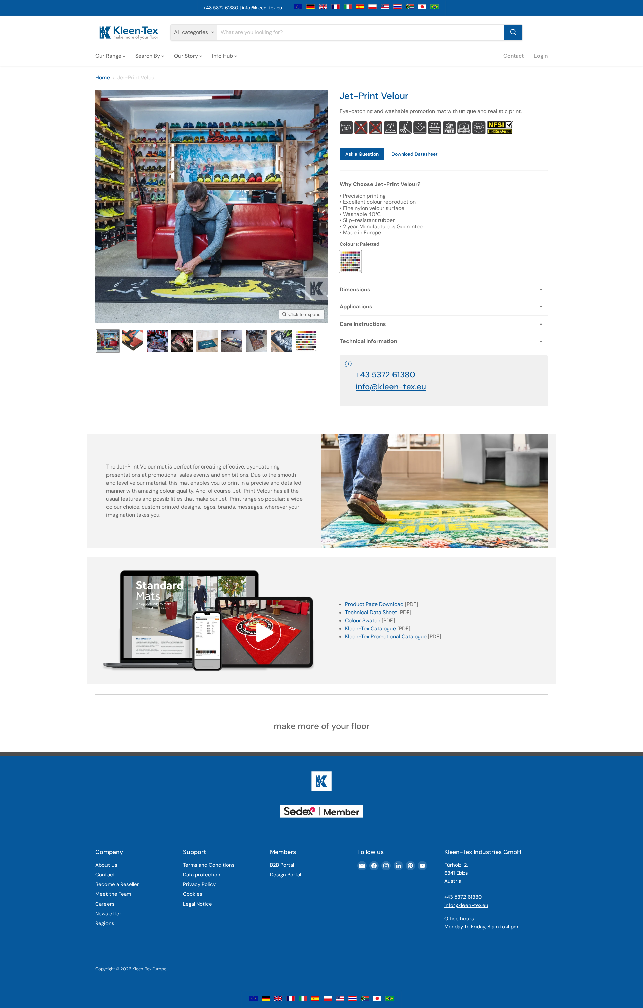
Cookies (192, 894)
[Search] (513, 32)
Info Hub (223, 55)
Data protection (201, 874)
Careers (105, 904)
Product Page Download (374, 604)
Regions (104, 923)
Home (102, 78)
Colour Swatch (362, 620)
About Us (106, 865)
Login (541, 55)
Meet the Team (113, 894)
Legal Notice (197, 904)
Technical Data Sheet (371, 612)
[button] (107, 341)
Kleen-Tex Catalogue (370, 628)
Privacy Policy (199, 884)
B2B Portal (282, 865)
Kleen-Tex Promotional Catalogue (386, 636)
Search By (148, 55)
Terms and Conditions (209, 865)
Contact (513, 55)
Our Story (186, 55)
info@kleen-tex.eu (262, 8)
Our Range (109, 55)
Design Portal (285, 874)
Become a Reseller (117, 884)
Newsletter (108, 913)
